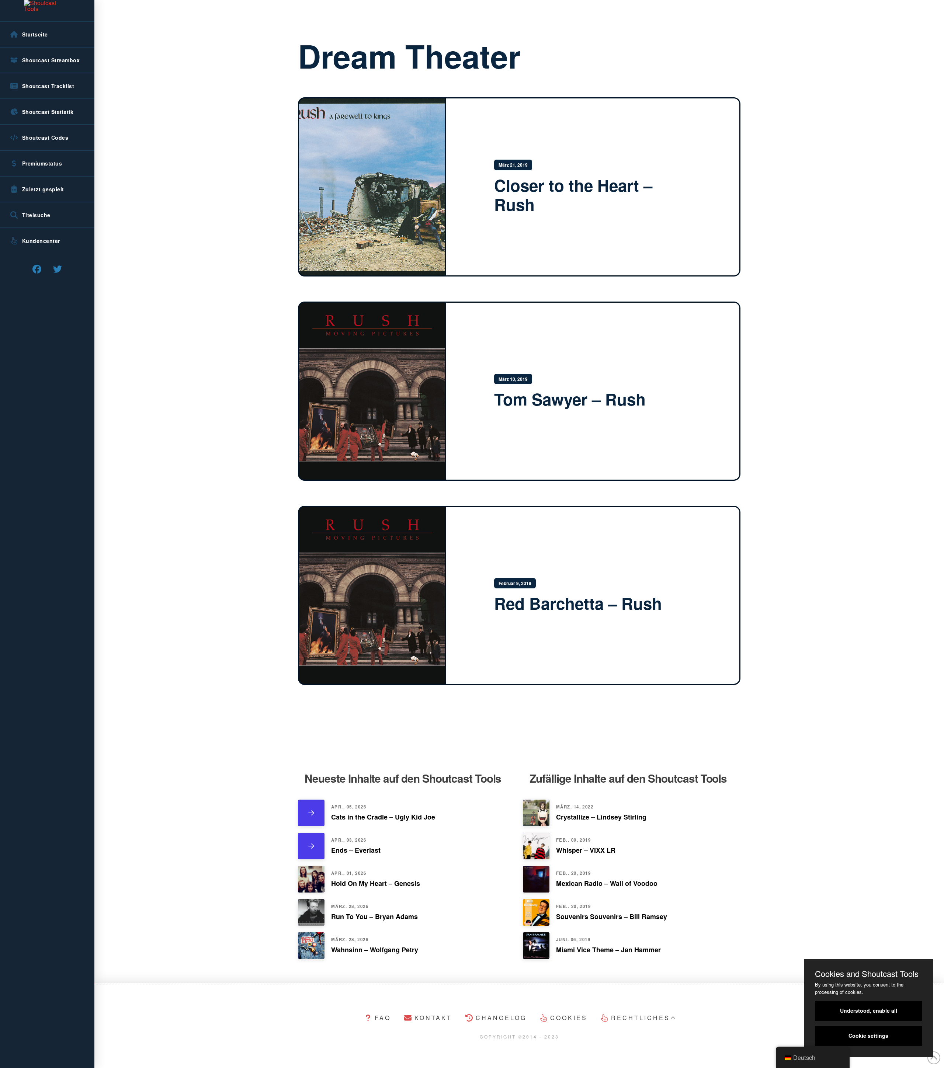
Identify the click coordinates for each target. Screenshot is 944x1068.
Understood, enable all (868, 1010)
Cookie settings (868, 1035)
